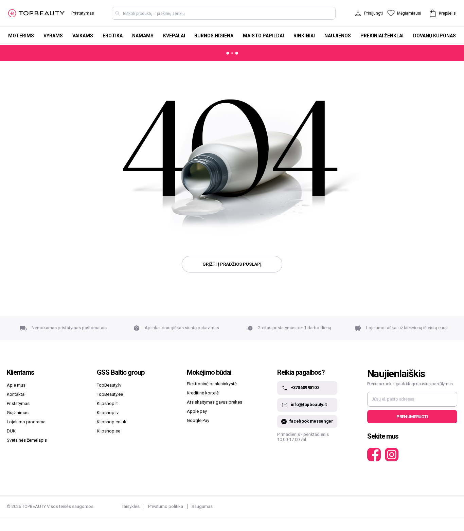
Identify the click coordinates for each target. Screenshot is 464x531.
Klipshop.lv (108, 412)
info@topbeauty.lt (309, 404)
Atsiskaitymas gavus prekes (214, 402)
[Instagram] (391, 454)
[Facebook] (374, 454)
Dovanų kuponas (434, 35)
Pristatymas (82, 13)
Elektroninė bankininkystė (212, 383)
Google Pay (198, 420)
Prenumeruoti (412, 416)
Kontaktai (16, 394)
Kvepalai (174, 35)
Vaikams (82, 35)
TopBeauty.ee (110, 394)
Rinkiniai (304, 35)
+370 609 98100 (305, 387)
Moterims (21, 35)
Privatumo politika (165, 506)
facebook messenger (311, 421)
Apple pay (197, 411)
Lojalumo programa (26, 421)
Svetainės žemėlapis (27, 440)
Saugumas (202, 506)
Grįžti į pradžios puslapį (232, 264)
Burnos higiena (213, 35)
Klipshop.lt (107, 403)
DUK (11, 430)
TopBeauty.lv (109, 385)
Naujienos (337, 35)
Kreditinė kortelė (203, 392)
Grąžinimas (18, 412)
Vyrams (53, 35)
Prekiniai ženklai (382, 35)
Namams (143, 35)
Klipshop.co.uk (111, 421)
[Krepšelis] (433, 13)
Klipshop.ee (108, 430)
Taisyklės (131, 506)
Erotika (113, 35)
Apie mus (16, 385)
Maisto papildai (263, 35)
